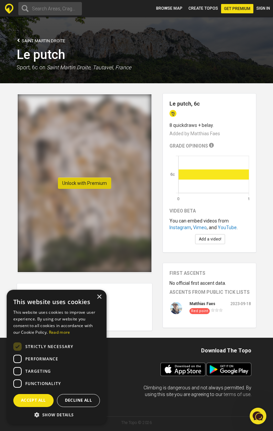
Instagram (180, 227)
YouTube (227, 227)
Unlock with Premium (84, 183)
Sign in (263, 8)
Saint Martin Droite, (69, 67)
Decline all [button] (78, 400)
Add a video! (210, 239)
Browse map (169, 8)
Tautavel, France (112, 67)
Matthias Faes (202, 303)
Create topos (203, 8)
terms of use (237, 394)
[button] (56, 414)
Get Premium (237, 8)
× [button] (99, 296)
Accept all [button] (33, 400)
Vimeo (200, 227)
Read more (59, 332)
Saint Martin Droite (43, 40)
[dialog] (57, 357)
